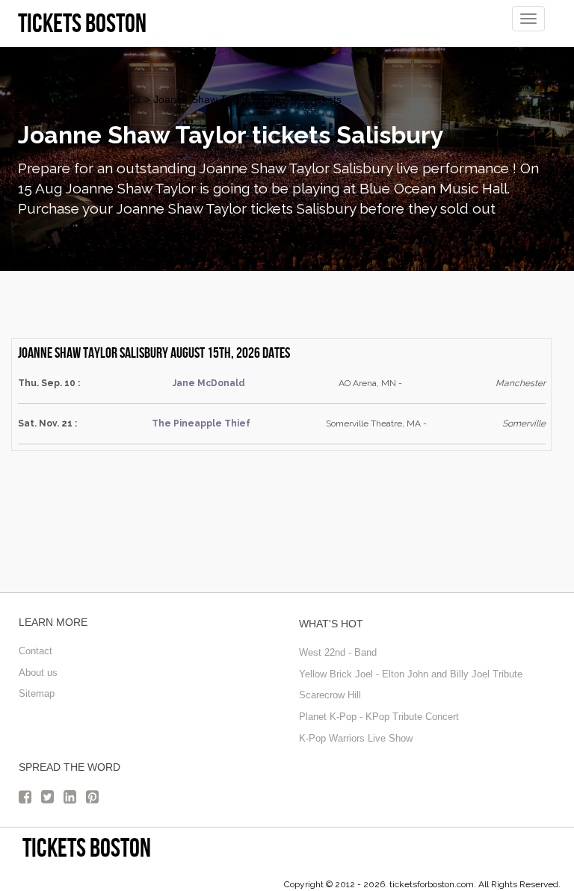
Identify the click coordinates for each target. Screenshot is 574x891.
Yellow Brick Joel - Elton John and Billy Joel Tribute (410, 674)
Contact (35, 650)
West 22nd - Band (338, 652)
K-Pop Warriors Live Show (356, 738)
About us (38, 672)
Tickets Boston (86, 847)
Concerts (120, 99)
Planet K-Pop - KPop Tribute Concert (379, 716)
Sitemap (37, 693)
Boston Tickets (52, 99)
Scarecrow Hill (330, 695)
